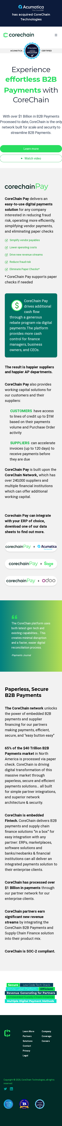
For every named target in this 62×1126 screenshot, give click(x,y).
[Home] (19, 35)
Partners (27, 1036)
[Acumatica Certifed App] (40, 1104)
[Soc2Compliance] (8, 1104)
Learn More (28, 1031)
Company (46, 1031)
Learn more (31, 149)
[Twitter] (5, 1089)
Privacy (26, 1051)
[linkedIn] (11, 1089)
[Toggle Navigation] (56, 35)
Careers (46, 1041)
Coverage (46, 1036)
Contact (27, 1046)
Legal (25, 1055)
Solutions (28, 1041)
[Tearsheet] (24, 1104)
